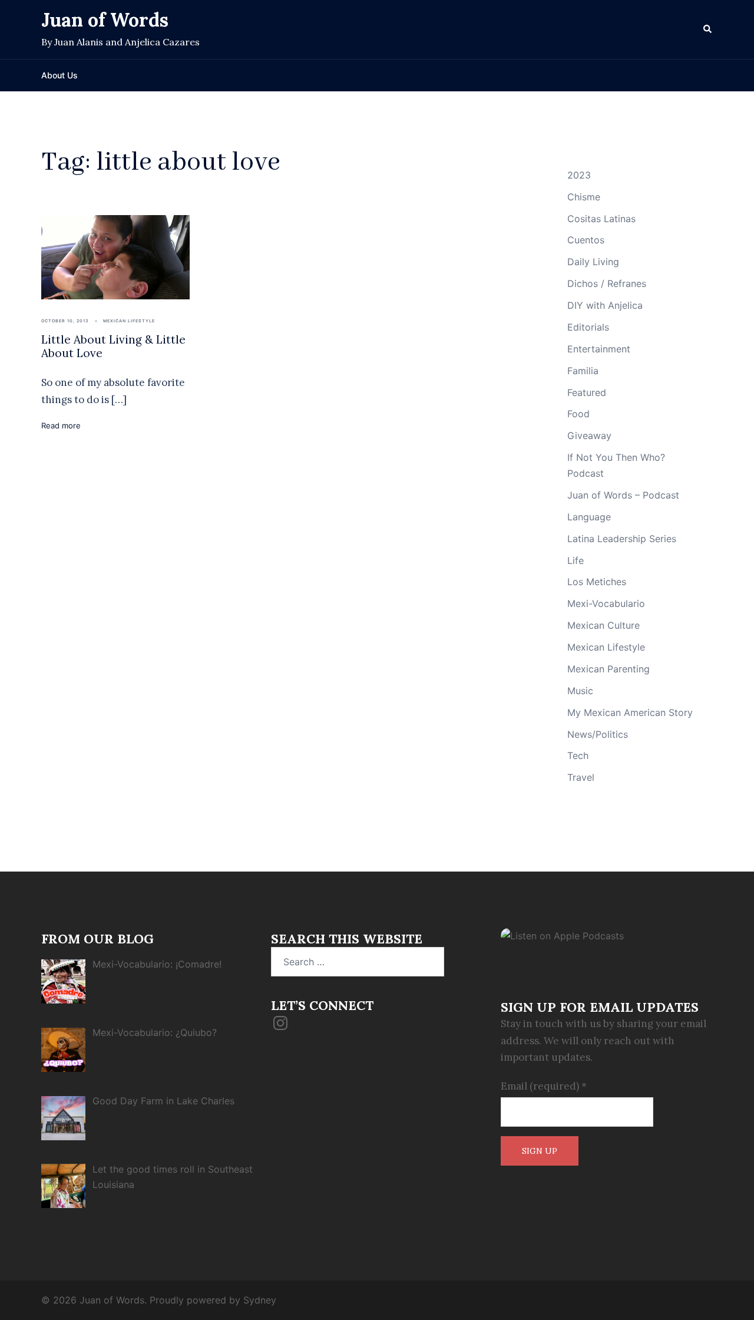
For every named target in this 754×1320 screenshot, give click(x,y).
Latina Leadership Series (621, 538)
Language (589, 517)
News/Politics (597, 734)
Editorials (588, 327)
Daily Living (593, 262)
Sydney (259, 1300)
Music (580, 691)
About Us (59, 75)
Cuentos (585, 240)
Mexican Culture (603, 625)
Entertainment (598, 349)
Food (578, 414)
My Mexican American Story (630, 712)
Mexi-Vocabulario (606, 603)
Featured (586, 392)
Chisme (583, 197)
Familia (582, 371)
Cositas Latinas (601, 219)
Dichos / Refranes (606, 283)
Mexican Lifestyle (129, 321)
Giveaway (589, 435)
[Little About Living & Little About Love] (115, 256)
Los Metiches (596, 582)
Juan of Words (104, 20)
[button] (708, 29)
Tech (577, 755)
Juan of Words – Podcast (623, 495)
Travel (580, 777)
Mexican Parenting (608, 669)
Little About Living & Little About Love (113, 346)
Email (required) (544, 1086)
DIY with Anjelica (605, 305)
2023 (579, 175)
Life (575, 560)
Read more (61, 425)
